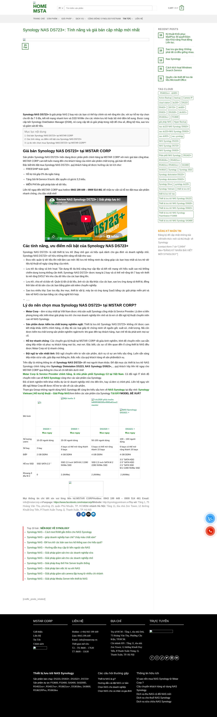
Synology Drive (165, 184)
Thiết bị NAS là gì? (107, 679)
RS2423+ (187, 155)
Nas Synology (173, 59)
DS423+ (162, 107)
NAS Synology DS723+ (169, 146)
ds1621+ (183, 112)
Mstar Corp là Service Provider (40, 374)
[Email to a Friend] (88, 514)
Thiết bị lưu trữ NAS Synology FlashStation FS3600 (172, 214)
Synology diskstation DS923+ (171, 179)
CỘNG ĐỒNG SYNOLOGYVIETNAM (104, 19)
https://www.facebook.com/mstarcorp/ (73, 502)
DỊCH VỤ (80, 19)
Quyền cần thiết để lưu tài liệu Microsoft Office (179, 78)
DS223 (185, 103)
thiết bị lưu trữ (183, 189)
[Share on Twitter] (83, 514)
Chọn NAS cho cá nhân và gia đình (115, 691)
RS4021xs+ (176, 160)
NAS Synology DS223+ (169, 141)
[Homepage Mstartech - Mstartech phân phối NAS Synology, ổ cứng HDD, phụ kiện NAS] (43, 8)
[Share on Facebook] (78, 514)
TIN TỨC (127, 19)
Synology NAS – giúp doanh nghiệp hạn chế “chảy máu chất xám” (61, 537)
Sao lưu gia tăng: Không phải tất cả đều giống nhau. (180, 50)
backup (177, 98)
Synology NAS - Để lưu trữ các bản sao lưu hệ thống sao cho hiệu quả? (64, 542)
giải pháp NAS (165, 122)
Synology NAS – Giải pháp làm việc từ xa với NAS (53, 568)
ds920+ (181, 107)
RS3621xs (64, 686)
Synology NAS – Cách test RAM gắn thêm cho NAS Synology (59, 532)
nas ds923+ (164, 136)
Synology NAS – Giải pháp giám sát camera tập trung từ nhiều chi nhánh (65, 573)
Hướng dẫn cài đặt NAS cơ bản (113, 683)
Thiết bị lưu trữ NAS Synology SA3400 (175, 221)
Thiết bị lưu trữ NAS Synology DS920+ (175, 203)
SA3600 (86, 686)
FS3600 (175, 117)
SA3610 (162, 170)
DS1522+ (75, 679)
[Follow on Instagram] (157, 658)
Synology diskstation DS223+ (171, 174)
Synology (173, 170)
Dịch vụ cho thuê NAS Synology (153, 697)
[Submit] (154, 8)
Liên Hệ (37, 635)
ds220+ (176, 103)
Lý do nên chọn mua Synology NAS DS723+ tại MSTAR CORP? (56, 143)
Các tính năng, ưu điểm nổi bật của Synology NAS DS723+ (54, 139)
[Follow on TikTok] (162, 658)
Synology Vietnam (167, 189)
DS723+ (172, 107)
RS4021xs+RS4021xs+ (169, 165)
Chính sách (38, 644)
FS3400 (63, 682)
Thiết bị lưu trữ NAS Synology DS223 (175, 198)
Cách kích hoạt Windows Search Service (179, 69)
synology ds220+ (182, 184)
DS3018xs (76, 686)
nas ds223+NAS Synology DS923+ (174, 131)
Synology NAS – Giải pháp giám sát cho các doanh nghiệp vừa (60, 552)
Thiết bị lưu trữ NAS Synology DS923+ (175, 208)
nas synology (177, 136)
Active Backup (165, 98)
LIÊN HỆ (139, 19)
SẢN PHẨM (52, 19)
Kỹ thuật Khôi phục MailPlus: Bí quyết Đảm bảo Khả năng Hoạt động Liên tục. (179, 38)
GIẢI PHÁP (66, 19)
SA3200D (81, 682)
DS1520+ (173, 112)
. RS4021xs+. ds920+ (168, 93)
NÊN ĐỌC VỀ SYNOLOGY (54, 528)
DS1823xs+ (164, 117)
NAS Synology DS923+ (169, 150)
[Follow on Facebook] (152, 658)
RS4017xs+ (51, 686)
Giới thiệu (38, 631)
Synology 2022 (185, 170)
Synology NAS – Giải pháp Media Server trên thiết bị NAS (57, 578)
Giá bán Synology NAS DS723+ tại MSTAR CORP (50, 135)
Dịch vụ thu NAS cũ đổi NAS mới (154, 694)
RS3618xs (163, 160)
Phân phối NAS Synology (170, 155)
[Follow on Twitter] (167, 658)
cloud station (164, 103)
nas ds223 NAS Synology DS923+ (174, 127)
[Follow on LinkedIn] (171, 658)
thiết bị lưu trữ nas (167, 194)
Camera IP (187, 98)
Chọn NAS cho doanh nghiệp (112, 687)
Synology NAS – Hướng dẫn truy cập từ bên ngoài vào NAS (58, 547)
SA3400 (185, 165)
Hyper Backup (180, 122)
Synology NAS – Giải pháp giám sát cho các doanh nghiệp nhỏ (60, 558)
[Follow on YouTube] (176, 658)
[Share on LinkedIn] (93, 514)
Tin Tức (37, 639)
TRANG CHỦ (39, 19)
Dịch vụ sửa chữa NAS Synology (154, 701)
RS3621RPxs (39, 690)
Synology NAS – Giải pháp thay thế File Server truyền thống (58, 563)
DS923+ (162, 112)
